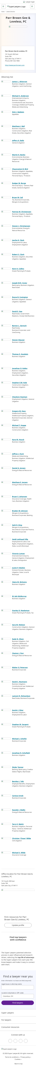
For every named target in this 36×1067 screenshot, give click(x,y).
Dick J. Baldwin (18, 112)
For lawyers (6, 1020)
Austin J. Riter (17, 710)
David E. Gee (17, 311)
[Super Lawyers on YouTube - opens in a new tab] (20, 1041)
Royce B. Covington (20, 297)
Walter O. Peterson (20, 667)
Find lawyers (17, 1002)
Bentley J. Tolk (18, 781)
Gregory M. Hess (19, 411)
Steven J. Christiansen (21, 226)
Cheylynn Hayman (19, 397)
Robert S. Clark (18, 254)
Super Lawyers (7, 1012)
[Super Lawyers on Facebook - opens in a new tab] (10, 1041)
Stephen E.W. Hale (19, 383)
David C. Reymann (19, 682)
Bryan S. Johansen (19, 496)
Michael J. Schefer (19, 739)
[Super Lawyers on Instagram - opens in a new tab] (15, 1041)
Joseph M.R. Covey (19, 283)
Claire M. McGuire (19, 582)
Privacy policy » (25, 1057)
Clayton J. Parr (18, 653)
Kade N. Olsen (18, 639)
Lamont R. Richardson (21, 696)
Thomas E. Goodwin (20, 354)
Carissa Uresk (17, 796)
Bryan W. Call (17, 197)
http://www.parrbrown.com (14, 65)
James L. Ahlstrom (19, 81)
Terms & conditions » (12, 1057)
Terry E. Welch (18, 824)
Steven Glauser (18, 340)
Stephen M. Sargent (20, 724)
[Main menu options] (3, 6)
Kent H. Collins (18, 269)
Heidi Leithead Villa (20, 539)
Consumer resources (10, 1027)
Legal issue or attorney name (11, 984)
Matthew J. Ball (18, 126)
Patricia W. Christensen (21, 212)
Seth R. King (17, 525)
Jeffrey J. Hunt (18, 454)
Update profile (18, 925)
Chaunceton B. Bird (20, 169)
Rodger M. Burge (19, 183)
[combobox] (17, 987)
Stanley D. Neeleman (20, 610)
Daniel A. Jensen (18, 468)
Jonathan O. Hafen (19, 368)
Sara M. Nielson (18, 625)
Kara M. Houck (18, 439)
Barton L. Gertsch (19, 326)
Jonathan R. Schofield (21, 753)
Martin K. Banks (18, 155)
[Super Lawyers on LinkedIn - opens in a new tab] (26, 1041)
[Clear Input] (32, 987)
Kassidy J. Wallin (18, 810)
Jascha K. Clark (18, 240)
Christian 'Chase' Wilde (21, 838)
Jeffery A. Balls (18, 140)
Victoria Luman (18, 553)
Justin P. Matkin (18, 568)
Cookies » (18, 1059)
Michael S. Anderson (20, 96)
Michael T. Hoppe (19, 425)
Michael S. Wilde (18, 853)
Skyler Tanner (17, 767)
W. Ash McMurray (19, 596)
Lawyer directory (10, 11)
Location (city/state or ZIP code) (12, 993)
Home (3, 11)
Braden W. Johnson (20, 511)
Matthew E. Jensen (20, 482)
